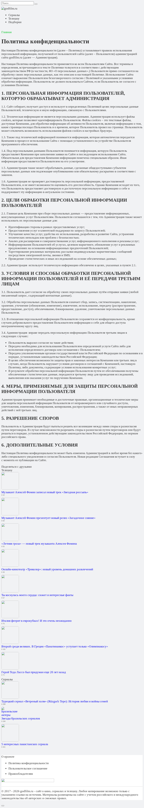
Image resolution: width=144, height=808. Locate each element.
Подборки (14, 22)
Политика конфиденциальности (28, 763)
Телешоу (13, 18)
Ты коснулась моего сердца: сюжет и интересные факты (37, 595)
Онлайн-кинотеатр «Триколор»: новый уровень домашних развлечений (47, 569)
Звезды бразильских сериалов (20, 718)
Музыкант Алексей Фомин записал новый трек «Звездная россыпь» (44, 492)
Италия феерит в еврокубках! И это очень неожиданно (36, 620)
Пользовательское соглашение (27, 768)
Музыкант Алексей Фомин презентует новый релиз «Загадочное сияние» (48, 518)
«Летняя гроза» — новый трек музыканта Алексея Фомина (39, 543)
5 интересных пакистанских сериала (24, 744)
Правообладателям (20, 773)
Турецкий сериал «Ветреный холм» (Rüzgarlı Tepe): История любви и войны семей (54, 701)
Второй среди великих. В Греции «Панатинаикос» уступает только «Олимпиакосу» (54, 646)
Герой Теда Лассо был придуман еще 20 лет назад (33, 672)
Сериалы (14, 15)
